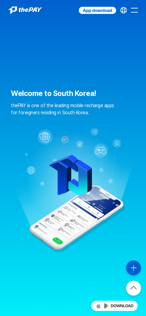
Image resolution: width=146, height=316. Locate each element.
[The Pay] (25, 10)
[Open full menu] (134, 10)
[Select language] (123, 10)
